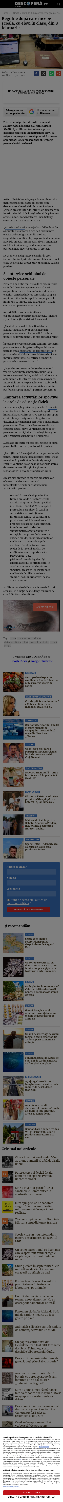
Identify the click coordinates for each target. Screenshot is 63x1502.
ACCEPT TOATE (31, 1492)
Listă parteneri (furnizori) (11, 1486)
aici (20, 1459)
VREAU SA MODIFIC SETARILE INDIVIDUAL (31, 1497)
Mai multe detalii (44, 1446)
